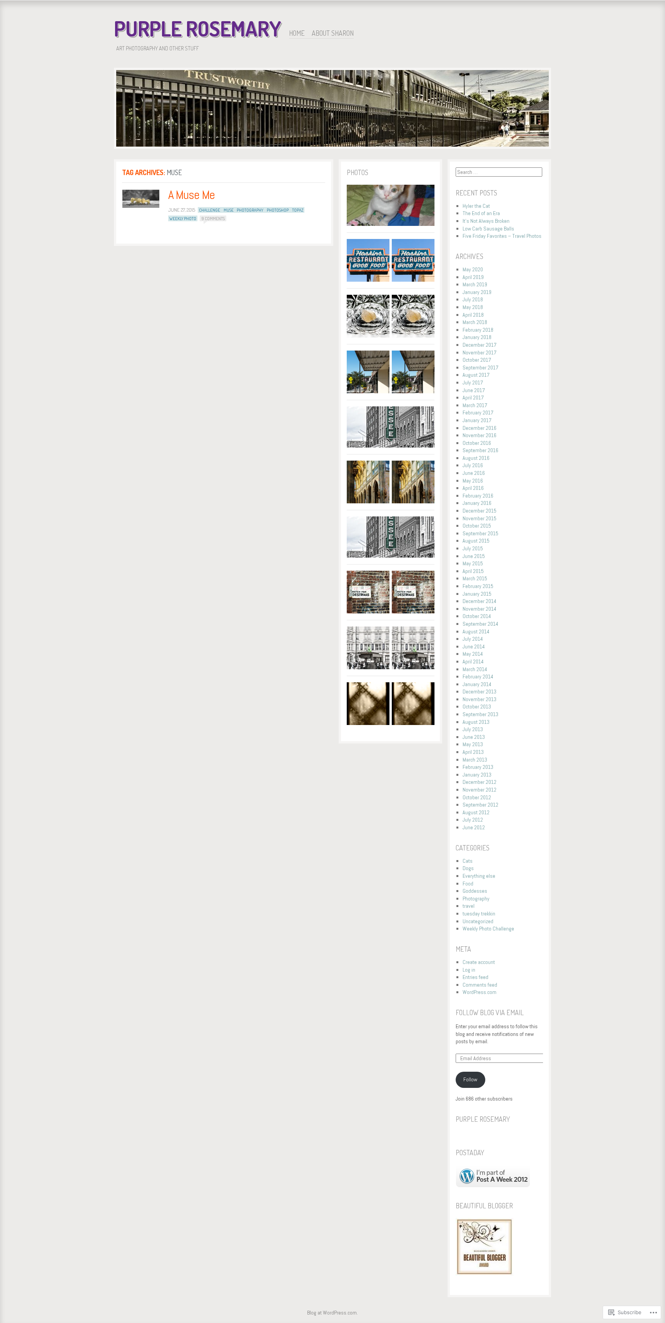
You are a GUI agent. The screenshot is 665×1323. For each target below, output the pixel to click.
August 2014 (476, 631)
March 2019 (475, 284)
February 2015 (478, 586)
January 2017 (477, 420)
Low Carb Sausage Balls (488, 228)
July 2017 (473, 382)
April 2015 (473, 571)
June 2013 (474, 736)
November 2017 (479, 352)
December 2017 (479, 344)
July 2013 (473, 729)
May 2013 (473, 744)
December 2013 (479, 691)
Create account (479, 962)
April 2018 (473, 314)
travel (469, 905)
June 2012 (474, 827)
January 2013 (477, 774)
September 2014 (480, 623)
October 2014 (477, 616)
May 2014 (473, 653)
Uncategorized (478, 921)
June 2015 (474, 556)
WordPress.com (479, 992)
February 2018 (478, 329)
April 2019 (473, 277)
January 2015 (477, 593)
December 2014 (479, 601)
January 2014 (477, 684)
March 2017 (475, 405)
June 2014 (474, 646)
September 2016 (480, 450)
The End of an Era (481, 213)
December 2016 (479, 427)
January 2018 (477, 337)
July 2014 (473, 638)
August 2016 (476, 457)
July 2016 (473, 465)
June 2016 (474, 472)
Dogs (468, 868)
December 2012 (479, 781)
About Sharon (333, 33)
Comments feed (480, 984)
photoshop (278, 210)
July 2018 (473, 299)
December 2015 (479, 510)
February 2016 (478, 495)
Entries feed (475, 977)
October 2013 (477, 706)
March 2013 (475, 759)
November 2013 (479, 699)
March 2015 (475, 578)
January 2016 (477, 502)
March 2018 (475, 322)
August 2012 (476, 812)
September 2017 (480, 367)
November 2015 (479, 518)
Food (468, 883)
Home (297, 33)
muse (229, 210)
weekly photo (182, 218)
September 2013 (480, 714)
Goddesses (475, 890)
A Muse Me (191, 194)
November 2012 (479, 789)
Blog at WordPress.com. (332, 1312)
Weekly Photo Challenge (488, 928)
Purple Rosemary (197, 28)
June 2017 (474, 390)
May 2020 (473, 269)
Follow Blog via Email (490, 1012)
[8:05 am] (140, 199)
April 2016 (473, 487)
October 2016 (477, 442)
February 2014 (478, 676)
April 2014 (473, 661)
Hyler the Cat (476, 205)
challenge (209, 210)
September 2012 (480, 804)
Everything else (479, 875)
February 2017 (478, 412)
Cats (468, 860)
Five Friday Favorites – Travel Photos (502, 235)
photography (250, 210)
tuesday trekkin (479, 913)
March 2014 (475, 669)
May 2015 (473, 563)
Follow (470, 1079)
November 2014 (479, 608)
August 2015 (476, 540)
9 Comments (213, 218)
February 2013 (478, 766)
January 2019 (477, 292)
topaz (297, 210)
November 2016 (479, 435)
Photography (476, 898)
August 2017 (476, 374)
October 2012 (477, 797)
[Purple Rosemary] (332, 110)
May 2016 (473, 480)
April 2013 (473, 751)
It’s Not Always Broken (486, 220)
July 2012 (473, 819)
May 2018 (473, 307)
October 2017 (477, 359)
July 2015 (473, 548)
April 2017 (473, 397)
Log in (469, 969)
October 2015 (477, 525)
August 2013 (476, 721)
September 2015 (480, 533)
